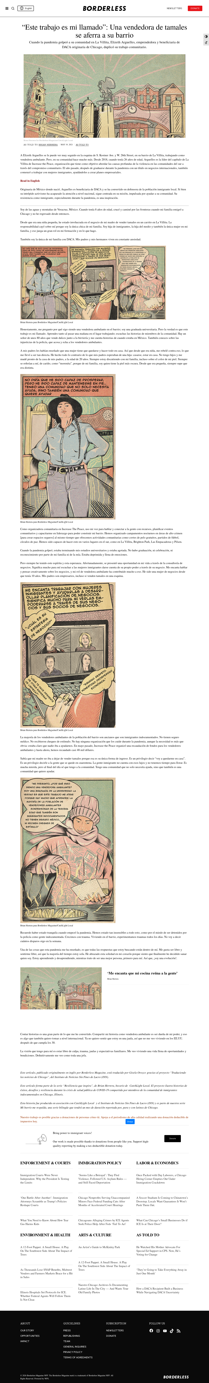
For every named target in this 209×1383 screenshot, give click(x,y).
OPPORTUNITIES (30, 1335)
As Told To (82, 145)
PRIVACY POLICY (72, 1352)
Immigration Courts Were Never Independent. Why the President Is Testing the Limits (44, 1178)
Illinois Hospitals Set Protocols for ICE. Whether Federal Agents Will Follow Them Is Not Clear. (45, 1295)
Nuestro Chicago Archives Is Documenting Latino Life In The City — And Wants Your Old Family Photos (103, 1288)
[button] (172, 1138)
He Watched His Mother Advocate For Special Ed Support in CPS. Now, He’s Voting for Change (158, 1250)
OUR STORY (27, 1330)
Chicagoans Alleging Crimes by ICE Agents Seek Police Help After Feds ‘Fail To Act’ (103, 1222)
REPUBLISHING (71, 1335)
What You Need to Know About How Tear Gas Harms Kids (44, 1222)
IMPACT (24, 1341)
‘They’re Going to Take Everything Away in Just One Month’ (161, 1271)
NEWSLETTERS (115, 1330)
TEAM (66, 1341)
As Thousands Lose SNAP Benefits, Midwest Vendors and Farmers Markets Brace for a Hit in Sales (46, 1273)
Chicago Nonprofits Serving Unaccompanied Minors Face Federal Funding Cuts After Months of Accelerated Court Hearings (104, 1201)
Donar (130, 1121)
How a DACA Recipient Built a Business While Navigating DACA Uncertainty (159, 1290)
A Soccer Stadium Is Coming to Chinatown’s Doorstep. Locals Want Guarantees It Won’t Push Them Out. (162, 1201)
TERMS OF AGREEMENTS (78, 1357)
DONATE (111, 1335)
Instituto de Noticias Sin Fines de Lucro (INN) (127, 1103)
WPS (47, 1378)
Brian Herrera (48, 145)
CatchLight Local (140, 1085)
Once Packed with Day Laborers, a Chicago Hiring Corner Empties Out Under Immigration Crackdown (161, 1178)
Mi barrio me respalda (33, 1107)
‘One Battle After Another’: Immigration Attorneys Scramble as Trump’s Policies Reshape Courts (44, 1201)
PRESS (67, 1330)
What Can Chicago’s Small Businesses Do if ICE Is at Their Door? (162, 1222)
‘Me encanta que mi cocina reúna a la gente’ (142, 973)
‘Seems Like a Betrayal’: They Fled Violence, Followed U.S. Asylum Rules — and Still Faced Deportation (102, 1178)
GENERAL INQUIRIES (74, 1346)
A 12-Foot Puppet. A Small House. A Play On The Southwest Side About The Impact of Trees (46, 1250)
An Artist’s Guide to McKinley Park (99, 1247)
